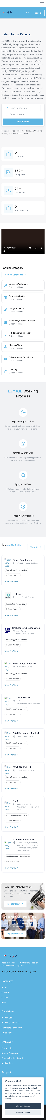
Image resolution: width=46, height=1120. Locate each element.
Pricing (4, 997)
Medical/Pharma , (19, 131)
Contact (5, 992)
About (4, 987)
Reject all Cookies (23, 1113)
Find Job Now (23, 121)
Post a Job (6, 1048)
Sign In (38, 13)
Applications (7, 1063)
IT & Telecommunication (18, 133)
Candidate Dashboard (11, 1027)
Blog (3, 1002)
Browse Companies (10, 1053)
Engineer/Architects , (34, 131)
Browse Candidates (10, 1022)
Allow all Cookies (23, 1106)
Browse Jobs (7, 1017)
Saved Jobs (6, 1032)
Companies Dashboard (12, 1058)
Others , (4, 133)
